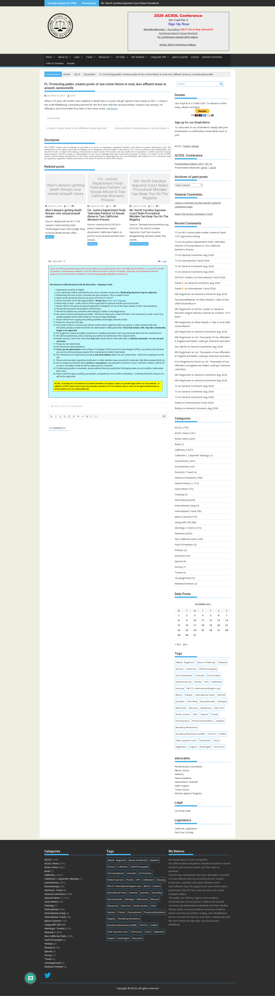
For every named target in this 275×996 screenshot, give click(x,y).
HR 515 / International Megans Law (203, 688)
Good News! (181, 488)
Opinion (204, 714)
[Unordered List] (73, 416)
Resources (104, 56)
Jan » (185, 644)
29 (178, 635)
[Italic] (56, 416)
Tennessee (204, 740)
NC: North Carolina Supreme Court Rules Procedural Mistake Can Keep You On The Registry (150, 189)
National (49, 237)
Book (177, 444)
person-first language (116, 300)
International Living (185, 505)
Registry (220, 720)
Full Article (111, 108)
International (182, 500)
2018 (204, 167)
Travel (89, 56)
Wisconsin (219, 746)
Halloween (217, 681)
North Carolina (183, 714)
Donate (71, 63)
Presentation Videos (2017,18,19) (193, 163)
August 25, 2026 (54, 206)
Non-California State (139, 244)
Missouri (193, 707)
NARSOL (179, 774)
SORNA (222, 733)
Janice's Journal (180, 56)
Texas (216, 740)
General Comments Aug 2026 (198, 255)
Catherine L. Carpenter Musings (192, 455)
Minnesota (181, 707)
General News (53, 118)
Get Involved (137, 56)
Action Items (182, 438)
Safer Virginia (182, 785)
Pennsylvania (182, 720)
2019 (212, 167)
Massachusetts (207, 701)
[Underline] (60, 416)
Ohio (195, 714)
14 (226, 620)
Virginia (192, 746)
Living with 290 (158, 56)
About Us (63, 56)
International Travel (185, 511)
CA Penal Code (183, 810)
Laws (77, 56)
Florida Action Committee (188, 766)
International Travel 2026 (195, 260)
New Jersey (206, 707)
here (197, 107)
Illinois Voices (182, 770)
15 (178, 625)
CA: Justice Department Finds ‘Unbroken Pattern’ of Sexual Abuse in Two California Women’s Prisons (108, 189)
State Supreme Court (186, 740)
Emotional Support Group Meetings (178, 33)
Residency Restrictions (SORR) (190, 733)
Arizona (179, 668)
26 (210, 630)
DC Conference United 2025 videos (178, 37)
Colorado (199, 675)
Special (178, 561)
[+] (95, 416)
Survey (178, 566)
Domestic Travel (184, 472)
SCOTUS (212, 733)
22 (178, 630)
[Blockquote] (78, 416)
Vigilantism (181, 746)
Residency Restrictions (186, 727)
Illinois (179, 694)
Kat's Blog (192, 701)
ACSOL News (182, 433)
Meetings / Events (185, 527)
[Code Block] (82, 416)
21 (226, 625)
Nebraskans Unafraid (186, 781)
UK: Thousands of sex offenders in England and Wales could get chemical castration (148, 3)
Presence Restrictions (202, 720)
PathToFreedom (184, 544)
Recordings (174, 29)
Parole (215, 714)
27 (218, 630)
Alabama (222, 662)
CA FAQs (120, 56)
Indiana (188, 694)
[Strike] (65, 416)
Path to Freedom (55, 63)
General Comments (212, 56)
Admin (73, 95)
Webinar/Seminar (184, 583)
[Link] (87, 416)
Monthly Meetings (154, 29)
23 (186, 630)
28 (226, 630)
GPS (206, 681)
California (92, 244)
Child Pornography (208, 668)
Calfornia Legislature (186, 828)
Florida (198, 681)
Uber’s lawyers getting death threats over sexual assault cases (65, 189)
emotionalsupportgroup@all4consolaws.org (107, 274)
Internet (221, 694)
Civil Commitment (184, 675)
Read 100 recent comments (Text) (194, 213)
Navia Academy (183, 778)
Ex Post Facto (213, 675)
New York (219, 707)
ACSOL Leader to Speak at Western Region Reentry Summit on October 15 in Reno (202, 312)
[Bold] (51, 416)
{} (91, 416)
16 (186, 625)
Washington (205, 746)
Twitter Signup (191, 146)
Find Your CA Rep (184, 832)
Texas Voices (182, 789)
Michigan (222, 701)
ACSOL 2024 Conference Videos (177, 44)
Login (164, 261)
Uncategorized (183, 578)
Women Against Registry (188, 793)
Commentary (182, 460)
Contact (195, 56)
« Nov (178, 644)
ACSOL (178, 427)
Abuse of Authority (206, 662)
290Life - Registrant (185, 662)
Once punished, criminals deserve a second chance (141, 128)
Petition (179, 550)
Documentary (182, 466)
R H (68, 206)
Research (180, 555)
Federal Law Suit (183, 681)
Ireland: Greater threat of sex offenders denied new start (77, 128)
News (49, 56)
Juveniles (180, 701)
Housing (179, 494)
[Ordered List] (69, 416)
